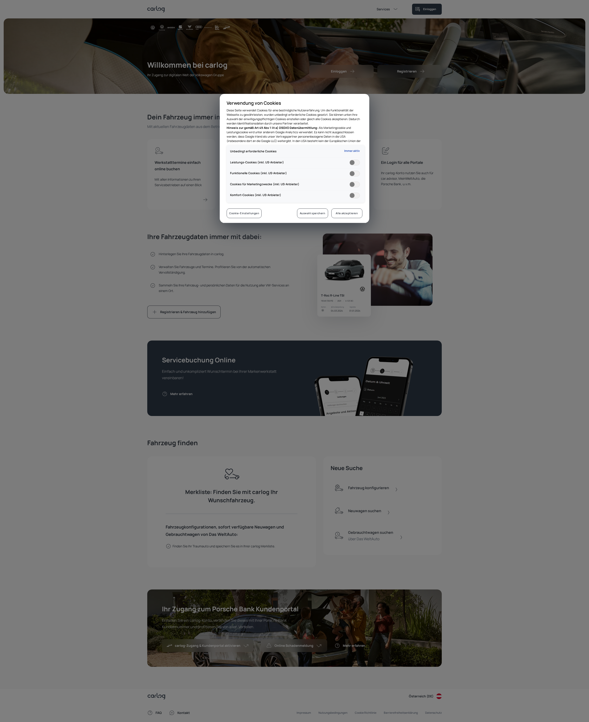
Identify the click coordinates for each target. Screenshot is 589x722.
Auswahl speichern (312, 213)
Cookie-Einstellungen (244, 213)
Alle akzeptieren (347, 213)
